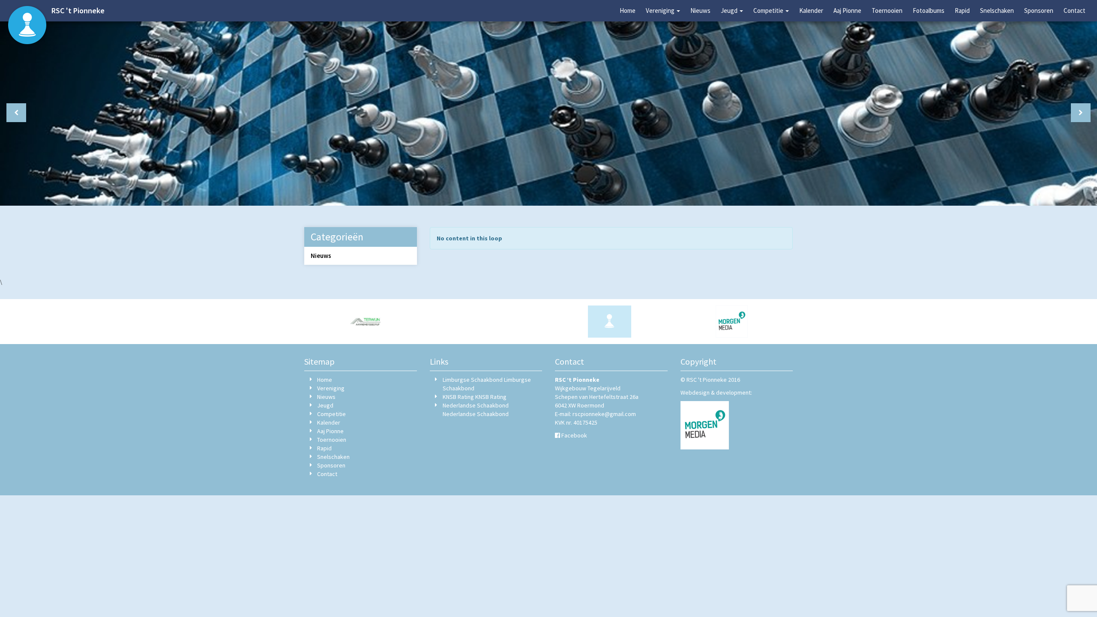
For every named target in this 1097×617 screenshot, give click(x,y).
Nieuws (700, 10)
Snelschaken (997, 10)
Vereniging (661, 10)
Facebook (574, 435)
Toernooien (887, 10)
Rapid (962, 10)
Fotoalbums (928, 10)
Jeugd (730, 10)
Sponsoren (1038, 10)
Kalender (811, 10)
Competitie (769, 10)
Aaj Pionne (847, 10)
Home (627, 10)
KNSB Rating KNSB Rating (475, 397)
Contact (1074, 10)
